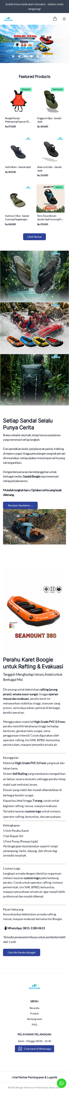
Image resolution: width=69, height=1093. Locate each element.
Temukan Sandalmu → (20, 505)
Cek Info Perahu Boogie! (22, 952)
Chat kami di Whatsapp (37, 1048)
